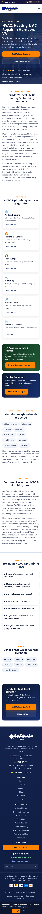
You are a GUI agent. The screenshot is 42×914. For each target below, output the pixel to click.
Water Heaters (21, 823)
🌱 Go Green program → (21, 857)
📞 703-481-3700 (21, 714)
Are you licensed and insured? (19, 594)
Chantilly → (31, 659)
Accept (16, 911)
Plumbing (21, 819)
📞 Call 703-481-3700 (21, 61)
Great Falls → (31, 665)
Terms (32, 896)
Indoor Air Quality (21, 826)
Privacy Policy (24, 896)
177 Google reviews (22, 70)
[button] (38, 8)
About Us (21, 784)
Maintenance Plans (21, 834)
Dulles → (19, 665)
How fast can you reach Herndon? (20, 608)
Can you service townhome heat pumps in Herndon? (19, 627)
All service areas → (11, 670)
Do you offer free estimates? (18, 601)
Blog (21, 792)
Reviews (21, 788)
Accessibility (21, 898)
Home (21, 781)
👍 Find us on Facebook (21, 772)
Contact (21, 799)
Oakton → (7, 665)
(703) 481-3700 (34, 2)
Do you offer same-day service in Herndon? (19, 575)
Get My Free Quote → (21, 54)
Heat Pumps (21, 815)
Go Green (21, 796)
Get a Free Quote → (21, 848)
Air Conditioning (21, 808)
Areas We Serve (12, 896)
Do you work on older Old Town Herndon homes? (18, 617)
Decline (25, 911)
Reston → (7, 659)
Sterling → (19, 659)
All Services (21, 837)
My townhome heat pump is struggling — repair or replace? (17, 585)
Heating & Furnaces (21, 812)
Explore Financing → (16, 391)
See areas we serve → (21, 861)
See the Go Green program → (20, 365)
